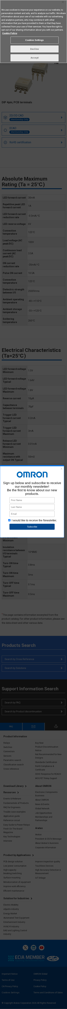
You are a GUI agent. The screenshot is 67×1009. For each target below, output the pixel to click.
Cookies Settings (34, 40)
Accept (34, 57)
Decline (34, 49)
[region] (33, 31)
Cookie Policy (9, 33)
